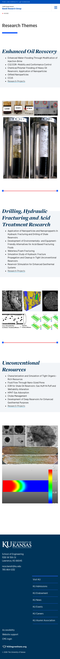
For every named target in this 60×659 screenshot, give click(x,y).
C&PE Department (8, 6)
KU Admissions (40, 586)
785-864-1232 (8, 569)
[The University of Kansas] (16, 546)
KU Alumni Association (44, 620)
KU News (37, 600)
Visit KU (36, 579)
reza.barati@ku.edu (11, 566)
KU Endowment (40, 593)
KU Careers (38, 613)
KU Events (38, 606)
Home (6, 13)
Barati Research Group (11, 8)
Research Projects (16, 81)
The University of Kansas (16, 652)
